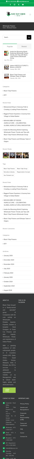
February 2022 (8, 273)
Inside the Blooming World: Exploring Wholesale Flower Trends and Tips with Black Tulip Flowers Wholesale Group (19, 55)
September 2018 (9, 286)
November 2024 (9, 264)
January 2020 (8, 277)
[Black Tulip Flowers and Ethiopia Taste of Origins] (6, 75)
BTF (5, 95)
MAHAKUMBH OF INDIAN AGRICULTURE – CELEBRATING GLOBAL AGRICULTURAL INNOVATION (17, 123)
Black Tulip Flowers (10, 91)
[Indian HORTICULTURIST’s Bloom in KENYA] (6, 66)
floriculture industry (9, 172)
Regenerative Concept (23, 172)
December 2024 (9, 260)
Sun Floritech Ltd (9, 175)
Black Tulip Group (22, 168)
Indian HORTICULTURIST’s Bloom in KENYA (19, 66)
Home (4, 27)
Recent (24, 46)
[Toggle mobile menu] (30, 14)
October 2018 (8, 281)
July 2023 (7, 268)
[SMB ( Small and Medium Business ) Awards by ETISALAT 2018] (19, 155)
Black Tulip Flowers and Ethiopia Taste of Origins (18, 75)
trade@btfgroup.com (11, 448)
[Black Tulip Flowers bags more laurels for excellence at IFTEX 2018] (26, 155)
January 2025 (8, 255)
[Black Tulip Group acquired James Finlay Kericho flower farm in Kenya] (6, 155)
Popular (10, 46)
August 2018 (8, 290)
